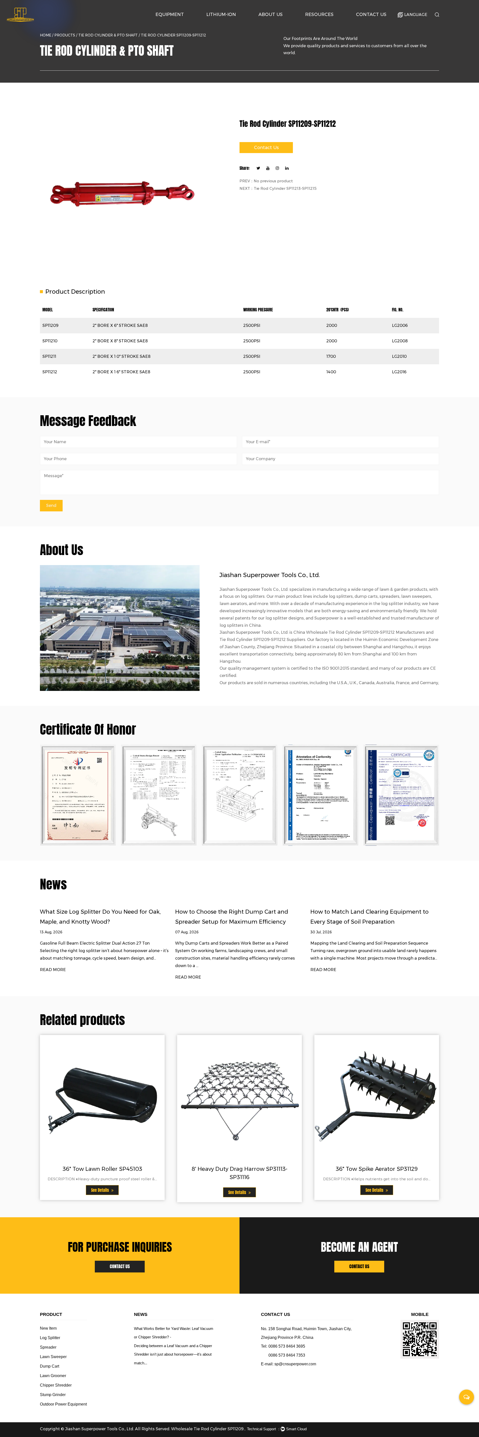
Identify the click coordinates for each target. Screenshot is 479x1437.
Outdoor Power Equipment (63, 1404)
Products (64, 35)
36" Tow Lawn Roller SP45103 (102, 1169)
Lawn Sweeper (53, 1357)
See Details (100, 1190)
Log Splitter (179, 22)
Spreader (48, 1347)
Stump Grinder (53, 1395)
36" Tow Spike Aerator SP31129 (377, 1169)
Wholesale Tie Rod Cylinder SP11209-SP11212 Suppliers (208, 1429)
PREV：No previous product (266, 181)
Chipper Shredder (56, 1385)
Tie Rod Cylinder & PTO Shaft (108, 35)
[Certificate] (159, 795)
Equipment (169, 14)
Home (45, 35)
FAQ (326, 22)
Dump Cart (49, 1366)
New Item (48, 1328)
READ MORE (53, 969)
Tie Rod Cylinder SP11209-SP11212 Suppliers (262, 639)
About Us (270, 14)
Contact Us (371, 14)
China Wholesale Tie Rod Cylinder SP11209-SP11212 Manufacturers (359, 632)
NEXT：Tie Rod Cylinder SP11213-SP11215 (278, 188)
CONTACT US (120, 1266)
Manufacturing (279, 22)
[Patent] (78, 795)
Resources (319, 14)
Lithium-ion (221, 14)
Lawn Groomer (53, 1376)
